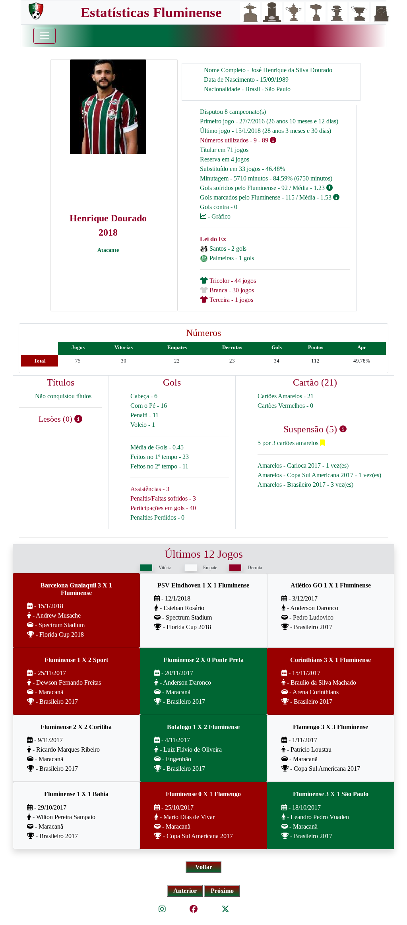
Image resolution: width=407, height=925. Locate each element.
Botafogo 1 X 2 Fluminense (203, 726)
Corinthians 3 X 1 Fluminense (330, 659)
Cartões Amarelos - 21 (286, 396)
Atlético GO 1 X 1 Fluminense (331, 585)
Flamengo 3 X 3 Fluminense (330, 726)
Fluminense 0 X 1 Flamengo (203, 794)
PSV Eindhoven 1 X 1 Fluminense (203, 585)
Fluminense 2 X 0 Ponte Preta (203, 659)
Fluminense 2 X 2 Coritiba (76, 726)
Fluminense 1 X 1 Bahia (76, 794)
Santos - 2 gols (227, 248)
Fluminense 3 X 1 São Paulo (330, 794)
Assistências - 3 (149, 489)
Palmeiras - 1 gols (231, 258)
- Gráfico (218, 216)
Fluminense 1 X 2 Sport (76, 659)
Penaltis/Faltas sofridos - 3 (163, 498)
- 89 (263, 140)
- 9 (253, 140)
